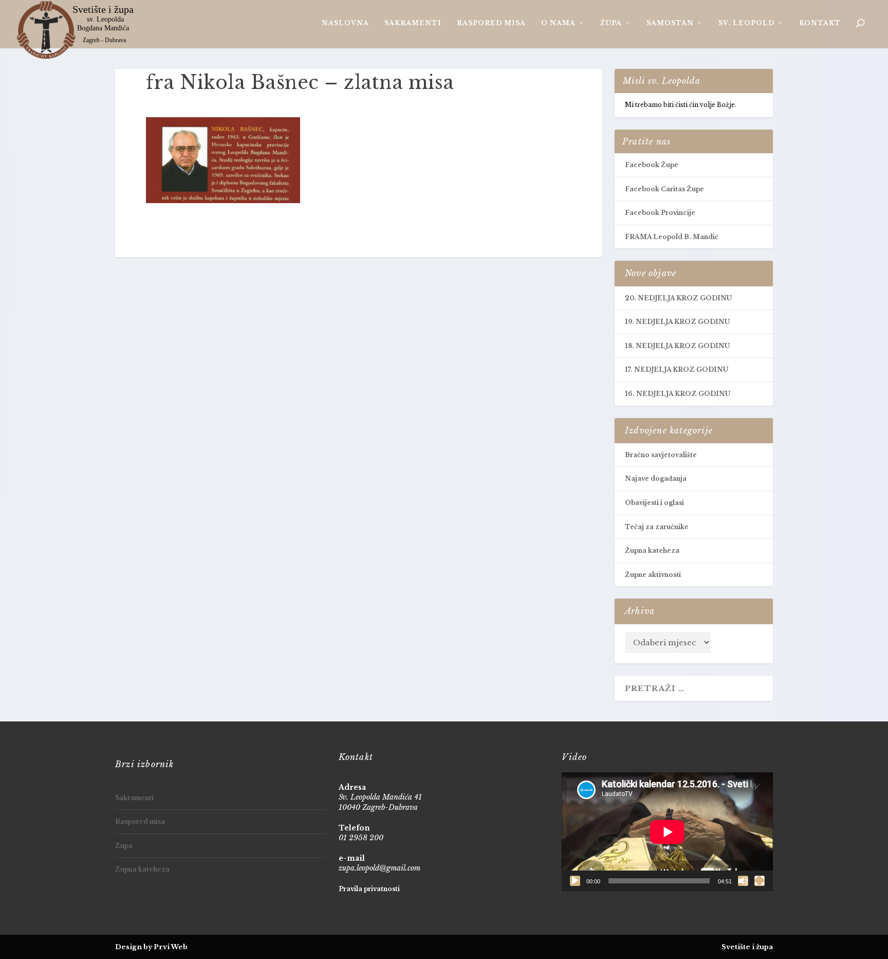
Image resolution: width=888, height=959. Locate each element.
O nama (558, 23)
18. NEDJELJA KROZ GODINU (677, 346)
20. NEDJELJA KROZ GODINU (678, 298)
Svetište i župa (747, 947)
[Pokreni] (575, 881)
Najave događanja (656, 478)
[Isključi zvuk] (743, 881)
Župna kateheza (652, 550)
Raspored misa (491, 23)
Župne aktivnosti (653, 574)
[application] (667, 831)
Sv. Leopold (746, 23)
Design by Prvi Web (151, 947)
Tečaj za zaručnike (657, 527)
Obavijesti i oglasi (654, 502)
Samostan (670, 23)
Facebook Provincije (660, 212)
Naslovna (345, 23)
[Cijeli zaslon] (759, 881)
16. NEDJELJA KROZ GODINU (677, 393)
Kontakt (820, 23)
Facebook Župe (651, 165)
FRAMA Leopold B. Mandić (671, 237)
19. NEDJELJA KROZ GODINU (677, 321)
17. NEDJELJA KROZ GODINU (676, 369)
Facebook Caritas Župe (664, 189)
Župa (611, 23)
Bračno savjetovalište (661, 455)
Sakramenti (412, 23)
